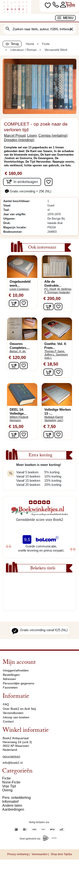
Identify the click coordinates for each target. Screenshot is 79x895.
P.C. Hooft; (50, 289)
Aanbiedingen (13, 809)
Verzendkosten (13, 713)
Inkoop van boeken (16, 717)
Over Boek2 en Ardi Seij (19, 708)
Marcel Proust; (15, 135)
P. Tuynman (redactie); (57, 292)
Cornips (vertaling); (53, 135)
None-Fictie (11, 782)
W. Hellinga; (64, 289)
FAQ (6, 704)
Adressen (9, 679)
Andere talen (12, 805)
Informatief (10, 801)
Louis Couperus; (19, 289)
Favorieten (10, 687)
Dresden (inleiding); (19, 140)
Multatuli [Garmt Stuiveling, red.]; (53, 419)
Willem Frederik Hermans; (19, 419)
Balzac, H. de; (18, 351)
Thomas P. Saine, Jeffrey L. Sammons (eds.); (56, 354)
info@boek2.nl (13, 762)
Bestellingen (11, 675)
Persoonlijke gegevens (18, 683)
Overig (7, 790)
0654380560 (11, 757)
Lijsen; (32, 135)
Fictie (6, 778)
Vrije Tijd (9, 786)
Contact (8, 721)
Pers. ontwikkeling (16, 797)
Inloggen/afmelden (16, 670)
